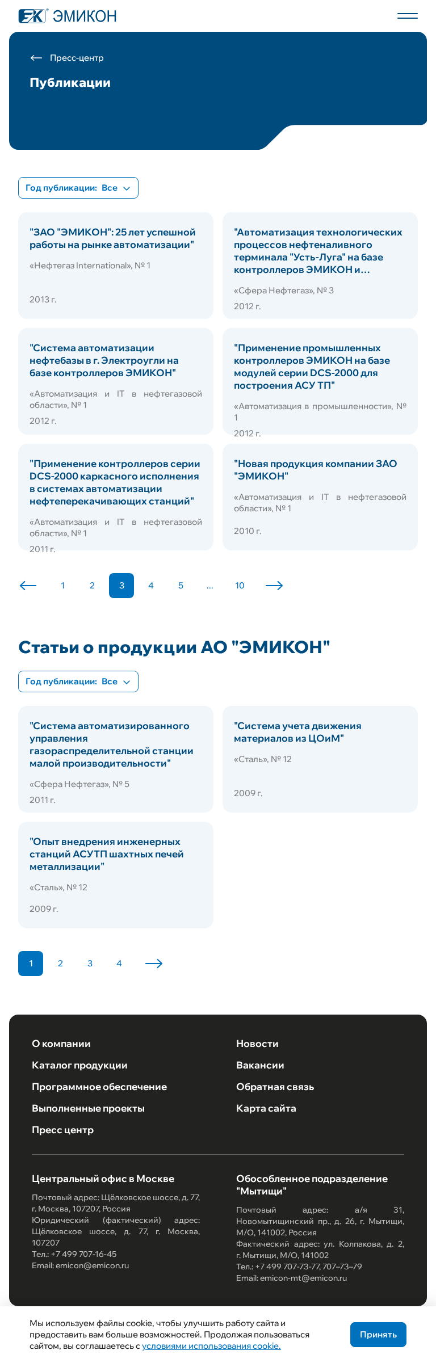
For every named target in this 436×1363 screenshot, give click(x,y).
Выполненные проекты (88, 1108)
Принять (378, 1334)
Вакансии (260, 1065)
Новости (257, 1043)
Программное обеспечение (99, 1086)
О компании (61, 1043)
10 (240, 585)
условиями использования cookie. (211, 1345)
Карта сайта (266, 1108)
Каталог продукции (80, 1065)
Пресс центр (63, 1129)
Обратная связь (275, 1086)
